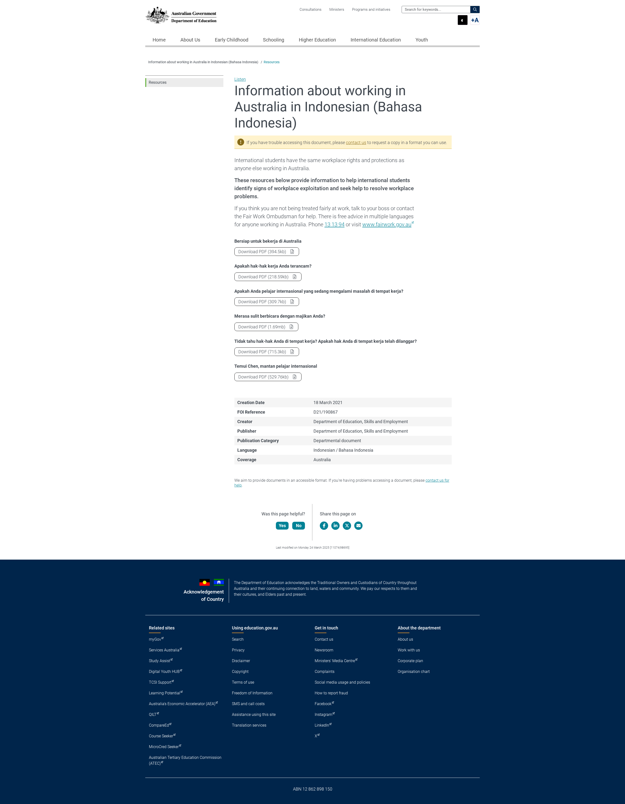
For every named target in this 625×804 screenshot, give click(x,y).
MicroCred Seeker (164, 746)
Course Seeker (161, 736)
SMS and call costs (248, 703)
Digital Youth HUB (164, 671)
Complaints (324, 671)
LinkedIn (322, 725)
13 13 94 (334, 224)
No (299, 525)
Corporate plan (410, 660)
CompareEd (159, 725)
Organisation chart (414, 671)
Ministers (336, 9)
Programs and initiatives (371, 9)
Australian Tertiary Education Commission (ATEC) (185, 760)
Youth (422, 40)
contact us (356, 142)
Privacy (238, 650)
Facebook (323, 703)
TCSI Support (160, 682)
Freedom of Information (252, 693)
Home (159, 40)
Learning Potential (164, 693)
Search (238, 639)
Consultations (311, 9)
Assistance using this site (254, 714)
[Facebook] (324, 526)
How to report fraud (331, 693)
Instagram (323, 714)
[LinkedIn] (335, 526)
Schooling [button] (273, 40)
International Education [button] (376, 40)
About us (405, 639)
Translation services (249, 725)
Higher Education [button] (317, 40)
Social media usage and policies (342, 682)
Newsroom (324, 650)
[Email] (358, 526)
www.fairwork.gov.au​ (386, 224)
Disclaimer (241, 660)
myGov (155, 639)
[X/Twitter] (347, 526)
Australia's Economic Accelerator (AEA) (182, 703)
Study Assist (159, 660)
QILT (152, 714)
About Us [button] (190, 40)
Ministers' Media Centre (335, 660)
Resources (272, 62)
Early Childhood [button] (231, 40)
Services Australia (164, 650)
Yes (282, 525)
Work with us (409, 650)
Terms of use (243, 682)
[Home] (181, 15)
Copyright (240, 671)
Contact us (324, 639)
